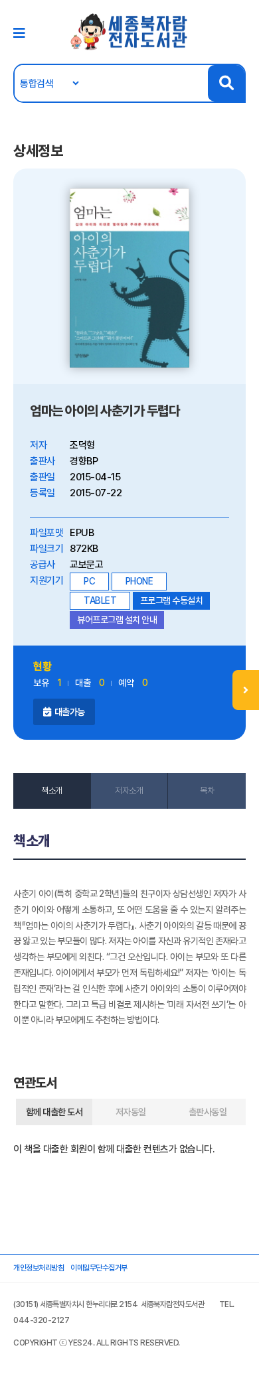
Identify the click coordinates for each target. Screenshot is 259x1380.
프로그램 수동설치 (171, 600)
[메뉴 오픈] (245, 690)
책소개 (51, 790)
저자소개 (129, 790)
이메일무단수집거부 (99, 1268)
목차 (207, 790)
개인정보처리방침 (38, 1268)
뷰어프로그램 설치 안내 (117, 619)
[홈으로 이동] (129, 31)
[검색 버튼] (226, 83)
